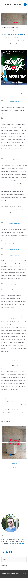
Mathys (6, 401)
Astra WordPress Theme (14, 575)
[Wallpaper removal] (14, 101)
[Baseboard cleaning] (14, 249)
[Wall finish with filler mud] (14, 223)
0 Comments (4, 30)
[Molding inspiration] (14, 284)
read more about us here (18, 543)
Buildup (10, 30)
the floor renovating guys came (15, 34)
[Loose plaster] (14, 118)
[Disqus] (14, 487)
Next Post (14, 467)
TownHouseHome (11, 4)
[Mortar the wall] (14, 159)
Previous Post (14, 463)
